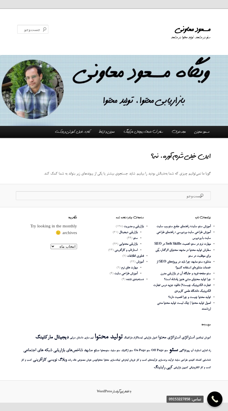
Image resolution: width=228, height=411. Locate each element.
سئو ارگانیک (127, 350)
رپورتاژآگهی (184, 350)
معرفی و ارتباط (107, 132)
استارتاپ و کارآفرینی (126, 250)
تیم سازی (88, 337)
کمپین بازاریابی (181, 367)
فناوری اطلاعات (135, 256)
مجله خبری (179, 132)
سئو (135, 238)
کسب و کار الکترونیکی (200, 367)
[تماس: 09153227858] (214, 399)
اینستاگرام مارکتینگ (133, 337)
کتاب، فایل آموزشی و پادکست (72, 132)
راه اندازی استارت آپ (201, 350)
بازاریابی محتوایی (128, 244)
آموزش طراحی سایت (126, 273)
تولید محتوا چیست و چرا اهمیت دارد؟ (189, 297)
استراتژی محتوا (169, 337)
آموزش (140, 262)
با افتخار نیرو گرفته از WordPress (114, 391)
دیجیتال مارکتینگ (52, 337)
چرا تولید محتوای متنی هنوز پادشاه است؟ (187, 279)
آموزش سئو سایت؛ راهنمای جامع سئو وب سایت (184, 226)
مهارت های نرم (129, 267)
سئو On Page (142, 350)
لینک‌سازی (115, 360)
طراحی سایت (181, 360)
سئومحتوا (104, 350)
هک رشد (72, 360)
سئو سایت (115, 350)
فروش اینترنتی (128, 360)
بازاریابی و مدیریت (134, 226)
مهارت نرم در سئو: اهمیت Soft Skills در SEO (182, 244)
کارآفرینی (39, 360)
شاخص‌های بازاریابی (68, 350)
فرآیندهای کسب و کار (146, 360)
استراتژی (188, 337)
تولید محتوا (109, 337)
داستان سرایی (76, 337)
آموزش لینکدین (203, 337)
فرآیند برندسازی (166, 360)
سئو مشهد (91, 350)
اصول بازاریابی (150, 337)
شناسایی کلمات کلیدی (200, 360)
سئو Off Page (159, 350)
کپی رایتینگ (163, 367)
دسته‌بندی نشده (135, 279)
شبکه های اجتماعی (37, 350)
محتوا (106, 360)
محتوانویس (97, 360)
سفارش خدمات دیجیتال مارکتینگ (143, 132)
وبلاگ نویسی (57, 360)
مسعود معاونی (193, 29)
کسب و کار (26, 360)
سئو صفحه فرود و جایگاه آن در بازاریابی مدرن (185, 273)
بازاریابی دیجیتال (128, 232)
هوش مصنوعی (84, 360)
